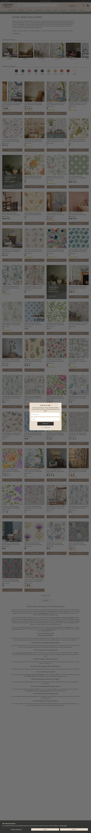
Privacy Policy (63, 825)
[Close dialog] (59, 404)
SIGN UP (45, 423)
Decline (74, 829)
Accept (45, 829)
